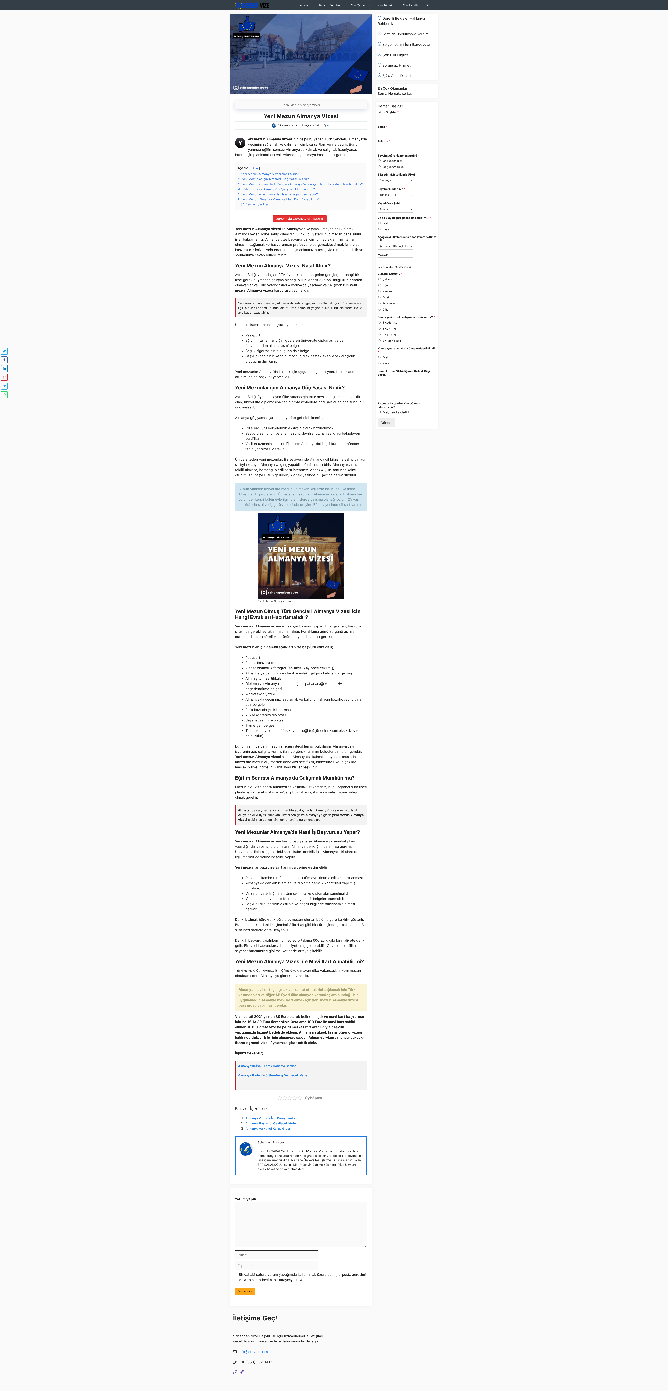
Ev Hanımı (389, 303)
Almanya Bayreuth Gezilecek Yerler (271, 1123)
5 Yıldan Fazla (391, 341)
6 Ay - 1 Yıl (389, 328)
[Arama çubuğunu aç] (428, 5)
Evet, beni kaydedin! (395, 412)
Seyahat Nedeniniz (391, 189)
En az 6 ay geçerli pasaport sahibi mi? (404, 218)
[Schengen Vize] (252, 5)
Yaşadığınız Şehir (390, 203)
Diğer (385, 309)
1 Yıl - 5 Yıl (389, 334)
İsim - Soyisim (388, 112)
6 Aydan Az (389, 322)
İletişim (303, 5)
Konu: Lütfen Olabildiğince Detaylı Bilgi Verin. (404, 372)
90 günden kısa (392, 160)
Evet (385, 223)
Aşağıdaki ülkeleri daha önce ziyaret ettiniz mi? (407, 238)
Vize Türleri (385, 5)
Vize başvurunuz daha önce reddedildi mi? (406, 350)
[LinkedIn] (4, 368)
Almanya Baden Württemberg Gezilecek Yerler (273, 1075)
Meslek (384, 255)
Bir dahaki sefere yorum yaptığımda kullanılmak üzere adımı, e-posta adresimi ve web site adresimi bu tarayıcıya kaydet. (302, 1277)
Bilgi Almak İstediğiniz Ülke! (397, 174)
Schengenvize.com (271, 1142)
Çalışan (387, 279)
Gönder (386, 423)
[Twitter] (4, 351)
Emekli (386, 297)
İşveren (387, 291)
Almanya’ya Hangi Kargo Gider (267, 1128)
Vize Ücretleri (411, 5)
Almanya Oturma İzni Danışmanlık (270, 1118)
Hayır (385, 229)
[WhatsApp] (4, 394)
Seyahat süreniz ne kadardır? (398, 155)
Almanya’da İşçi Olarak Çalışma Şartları (267, 1066)
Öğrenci (387, 285)
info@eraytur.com (253, 1352)
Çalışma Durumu (390, 273)
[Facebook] (4, 359)
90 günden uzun (393, 167)
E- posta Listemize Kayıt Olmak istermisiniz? (399, 405)
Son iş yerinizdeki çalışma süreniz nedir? (406, 317)
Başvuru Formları (329, 5)
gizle (255, 168)
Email (382, 126)
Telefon (384, 141)
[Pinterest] (4, 377)
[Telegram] (4, 386)
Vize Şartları (358, 5)
